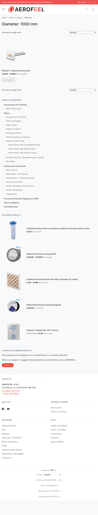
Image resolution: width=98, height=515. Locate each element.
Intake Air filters (13, 129)
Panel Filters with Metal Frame (21, 149)
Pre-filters (10, 161)
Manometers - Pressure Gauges (20, 178)
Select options (8, 80)
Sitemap (5, 434)
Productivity (56, 434)
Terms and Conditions (12, 437)
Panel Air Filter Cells (15, 141)
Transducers (11, 194)
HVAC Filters (11, 125)
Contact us (7, 365)
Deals (4, 445)
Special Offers (57, 442)
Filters (7, 113)
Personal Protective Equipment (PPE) (21, 198)
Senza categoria (11, 202)
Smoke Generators (14, 190)
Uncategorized (11, 206)
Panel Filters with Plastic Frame (22, 153)
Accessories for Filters (16, 117)
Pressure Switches (14, 182)
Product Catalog (15, 18)
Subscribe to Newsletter (13, 454)
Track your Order (58, 411)
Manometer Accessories (17, 174)
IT (95, 2)
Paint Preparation (14, 108)
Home (4, 18)
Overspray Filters (13, 133)
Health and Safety (59, 425)
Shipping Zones (9, 425)
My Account (56, 407)
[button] (4, 9)
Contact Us (7, 457)
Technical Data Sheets (12, 450)
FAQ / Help (82, 2)
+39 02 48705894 (10, 394)
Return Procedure (10, 442)
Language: (45, 470)
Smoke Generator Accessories (19, 186)
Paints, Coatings (58, 429)
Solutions (55, 437)
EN (90, 2)
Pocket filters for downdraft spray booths (25, 157)
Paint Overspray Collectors (18, 137)
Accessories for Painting (15, 105)
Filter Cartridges (13, 121)
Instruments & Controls (15, 166)
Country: (39, 475)
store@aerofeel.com (11, 391)
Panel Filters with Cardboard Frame (24, 145)
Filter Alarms (11, 170)
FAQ (3, 429)
